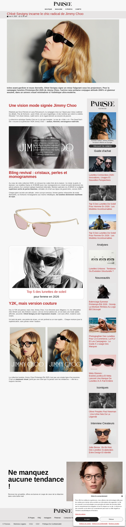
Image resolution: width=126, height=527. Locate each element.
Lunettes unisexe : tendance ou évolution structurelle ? (102, 269)
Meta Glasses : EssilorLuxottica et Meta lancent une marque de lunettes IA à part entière (101, 377)
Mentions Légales (114, 523)
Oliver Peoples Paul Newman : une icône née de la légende (102, 414)
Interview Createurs (102, 423)
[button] (122, 496)
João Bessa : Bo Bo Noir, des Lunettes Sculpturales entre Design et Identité (101, 450)
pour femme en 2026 (46, 296)
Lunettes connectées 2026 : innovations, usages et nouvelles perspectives (102, 177)
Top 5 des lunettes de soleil (46, 292)
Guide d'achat (102, 150)
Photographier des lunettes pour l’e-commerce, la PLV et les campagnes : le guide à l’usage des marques (102, 341)
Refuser (111, 519)
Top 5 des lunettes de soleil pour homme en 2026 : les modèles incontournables (102, 206)
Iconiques (102, 387)
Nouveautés (102, 277)
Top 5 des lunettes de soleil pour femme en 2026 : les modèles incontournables (102, 235)
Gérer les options (80, 514)
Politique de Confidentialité (100, 523)
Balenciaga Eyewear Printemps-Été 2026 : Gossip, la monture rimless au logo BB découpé (102, 305)
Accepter (87, 519)
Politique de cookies (85, 523)
